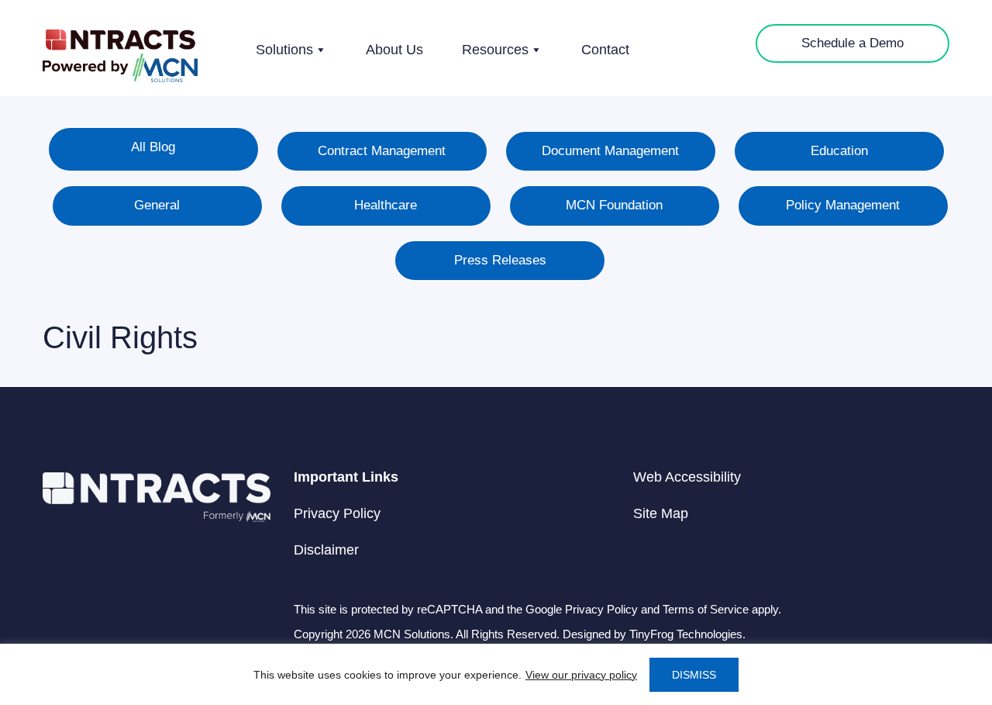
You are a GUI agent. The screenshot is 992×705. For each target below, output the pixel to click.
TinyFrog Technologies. (687, 634)
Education (839, 150)
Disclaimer (326, 550)
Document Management (610, 150)
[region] (496, 674)
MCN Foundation (614, 205)
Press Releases (500, 260)
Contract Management (382, 150)
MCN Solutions (120, 55)
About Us (394, 49)
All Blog (153, 147)
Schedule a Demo (852, 43)
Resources (495, 49)
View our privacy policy (581, 675)
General (157, 205)
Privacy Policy (337, 513)
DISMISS (694, 675)
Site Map (660, 513)
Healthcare (385, 205)
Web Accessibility (687, 477)
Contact (605, 49)
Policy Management (843, 205)
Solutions (284, 49)
